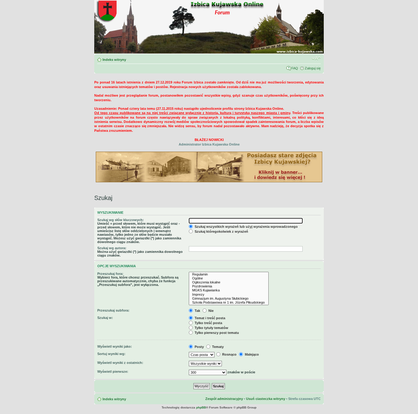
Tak (197, 310)
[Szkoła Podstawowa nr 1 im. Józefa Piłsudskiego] (228, 303)
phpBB (201, 407)
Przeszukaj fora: (110, 273)
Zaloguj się (313, 68)
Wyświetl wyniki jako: (114, 346)
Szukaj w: (105, 318)
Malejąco (251, 354)
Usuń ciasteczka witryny (265, 399)
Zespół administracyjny (224, 399)
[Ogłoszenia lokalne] (228, 282)
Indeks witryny (114, 59)
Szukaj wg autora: (111, 248)
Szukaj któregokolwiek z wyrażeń (221, 231)
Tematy (217, 347)
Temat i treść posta (209, 318)
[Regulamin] (228, 274)
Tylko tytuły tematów (211, 328)
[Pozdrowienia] (228, 286)
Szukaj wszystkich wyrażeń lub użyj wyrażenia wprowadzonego (246, 226)
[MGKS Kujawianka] (228, 290)
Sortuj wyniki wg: (111, 354)
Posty (199, 347)
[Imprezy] (228, 295)
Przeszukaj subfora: (113, 310)
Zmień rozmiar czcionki (316, 58)
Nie (210, 310)
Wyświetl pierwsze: (112, 371)
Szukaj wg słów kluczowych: (120, 220)
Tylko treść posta (208, 323)
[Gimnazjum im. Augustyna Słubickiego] (228, 299)
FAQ (294, 68)
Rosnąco (229, 354)
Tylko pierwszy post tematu (216, 333)
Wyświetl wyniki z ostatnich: (120, 362)
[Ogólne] (228, 278)
